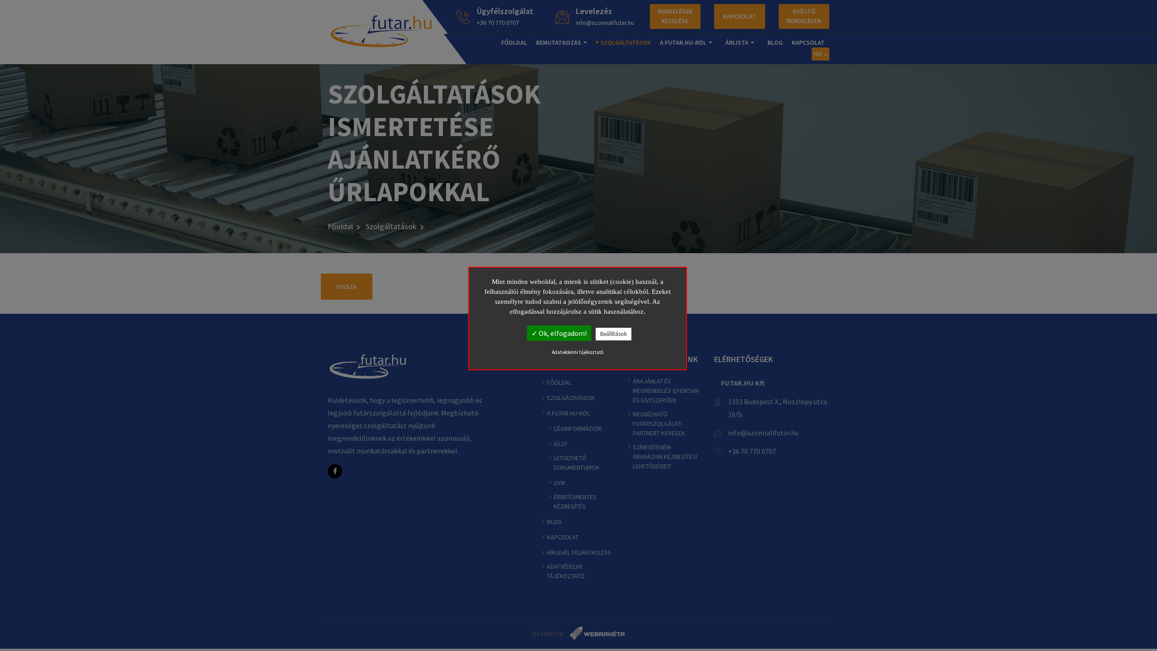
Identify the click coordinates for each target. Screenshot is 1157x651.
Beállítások (613, 334)
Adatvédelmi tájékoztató (577, 352)
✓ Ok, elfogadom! (559, 333)
